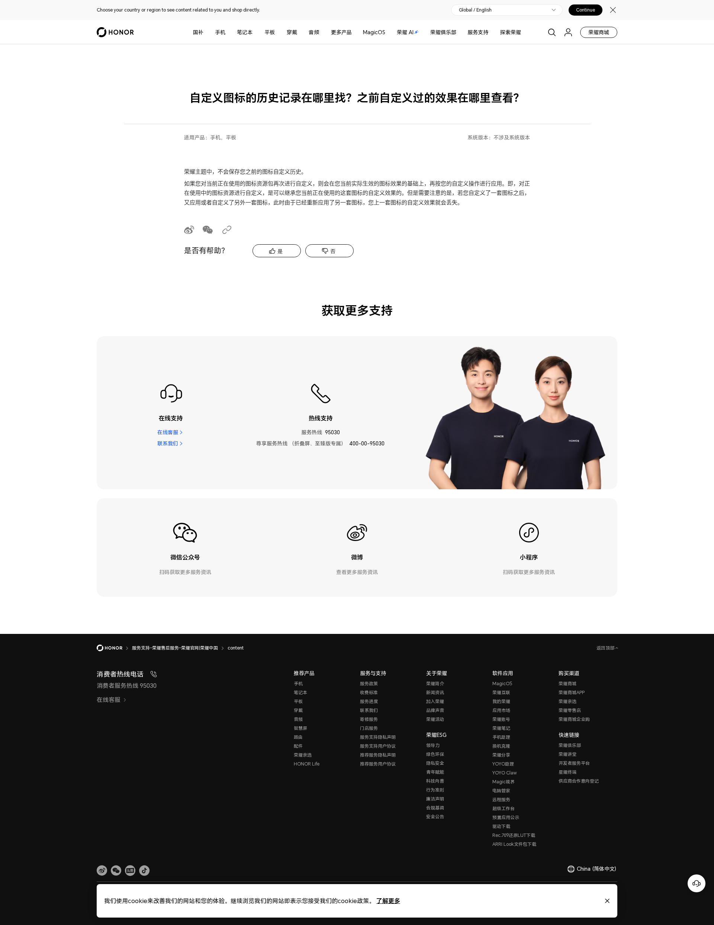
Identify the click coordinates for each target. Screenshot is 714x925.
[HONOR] (114, 648)
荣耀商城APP (572, 692)
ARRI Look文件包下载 (514, 844)
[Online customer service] (696, 883)
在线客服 (167, 432)
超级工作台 (503, 808)
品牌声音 (435, 710)
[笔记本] (255, 32)
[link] (102, 871)
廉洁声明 (435, 799)
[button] (116, 871)
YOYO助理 (503, 764)
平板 (269, 32)
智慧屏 (300, 728)
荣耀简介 (435, 683)
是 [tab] (280, 251)
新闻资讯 (435, 692)
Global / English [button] (475, 10)
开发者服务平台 (574, 763)
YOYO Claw (504, 773)
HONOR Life (306, 764)
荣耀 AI (405, 32)
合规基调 (435, 807)
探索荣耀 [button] (510, 32)
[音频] (322, 32)
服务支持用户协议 (378, 746)
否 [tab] (332, 251)
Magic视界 (503, 781)
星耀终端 (567, 772)
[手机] (228, 32)
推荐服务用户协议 (378, 764)
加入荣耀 (435, 701)
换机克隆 (501, 746)
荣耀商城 (598, 32)
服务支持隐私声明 (378, 737)
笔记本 (245, 32)
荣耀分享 (501, 755)
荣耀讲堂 (567, 754)
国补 (198, 32)
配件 (298, 746)
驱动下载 (501, 826)
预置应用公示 (505, 817)
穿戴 (292, 32)
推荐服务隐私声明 (378, 755)
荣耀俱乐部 (443, 32)
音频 (314, 32)
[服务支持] (491, 32)
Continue (585, 10)
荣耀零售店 (570, 710)
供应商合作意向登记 (579, 781)
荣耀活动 (435, 719)
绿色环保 (435, 754)
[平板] (278, 32)
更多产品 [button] (341, 32)
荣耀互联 (501, 692)
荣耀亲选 (303, 755)
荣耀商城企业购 (574, 719)
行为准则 (435, 790)
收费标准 (369, 692)
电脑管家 (501, 790)
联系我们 (167, 443)
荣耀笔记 (501, 728)
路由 (298, 737)
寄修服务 (369, 719)
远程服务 (501, 799)
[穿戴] (300, 32)
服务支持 (477, 32)
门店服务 (369, 728)
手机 (220, 32)
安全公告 (435, 816)
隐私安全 (435, 763)
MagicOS (374, 32)
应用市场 (501, 710)
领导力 (433, 745)
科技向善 (435, 781)
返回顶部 (605, 648)
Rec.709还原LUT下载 (513, 835)
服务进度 (369, 701)
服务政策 (369, 683)
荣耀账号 (501, 719)
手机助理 (501, 737)
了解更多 (388, 900)
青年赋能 (435, 772)
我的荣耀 (501, 701)
